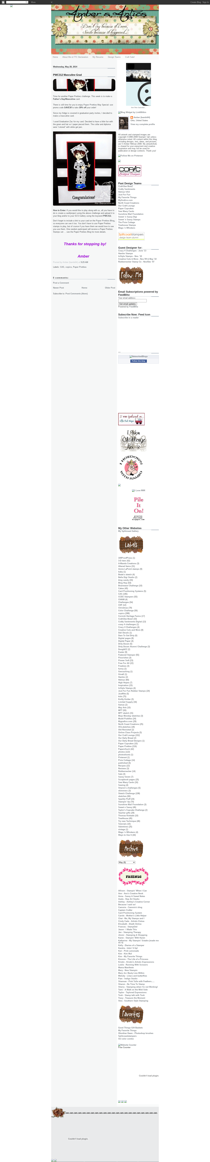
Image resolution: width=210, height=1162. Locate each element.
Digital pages (124, 638)
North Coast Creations (128, 203)
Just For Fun (124, 194)
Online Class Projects (128, 732)
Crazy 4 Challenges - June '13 (132, 251)
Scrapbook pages (126, 779)
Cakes (121, 588)
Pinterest (122, 757)
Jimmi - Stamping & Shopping (132, 935)
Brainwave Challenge (128, 585)
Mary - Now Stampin (127, 970)
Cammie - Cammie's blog (130, 907)
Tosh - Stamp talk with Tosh (131, 995)
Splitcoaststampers (127, 1036)
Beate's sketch (125, 574)
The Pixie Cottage (126, 222)
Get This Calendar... (138, 107)
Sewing (121, 785)
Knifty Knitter (124, 699)
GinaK (121, 674)
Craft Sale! (130, 57)
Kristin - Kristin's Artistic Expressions (136, 962)
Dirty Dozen (123, 644)
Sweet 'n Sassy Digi (127, 217)
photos (121, 752)
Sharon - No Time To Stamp (131, 984)
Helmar (121, 680)
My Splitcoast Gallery (128, 531)
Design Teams (114, 57)
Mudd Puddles (125, 718)
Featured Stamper (126, 655)
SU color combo (126, 1039)
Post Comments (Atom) (76, 293)
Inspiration (123, 685)
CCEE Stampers (125, 597)
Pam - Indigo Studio (127, 978)
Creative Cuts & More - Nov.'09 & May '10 (137, 259)
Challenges (123, 602)
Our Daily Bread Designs (130, 741)
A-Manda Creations (127, 563)
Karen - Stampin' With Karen (131, 938)
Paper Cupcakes (126, 208)
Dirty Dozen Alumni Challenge (132, 646)
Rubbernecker (124, 771)
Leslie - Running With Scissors (133, 965)
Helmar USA (124, 192)
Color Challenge (126, 610)
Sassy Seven (124, 777)
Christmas (123, 608)
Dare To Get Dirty (126, 635)
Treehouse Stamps (127, 225)
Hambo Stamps (125, 253)
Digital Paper (124, 641)
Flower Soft (123, 660)
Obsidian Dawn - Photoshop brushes (135, 1033)
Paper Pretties (90, 105)
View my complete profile (143, 124)
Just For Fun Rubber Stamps (132, 691)
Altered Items (124, 566)
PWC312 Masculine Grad (67, 75)
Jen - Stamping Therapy (129, 932)
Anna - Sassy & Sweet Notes (131, 896)
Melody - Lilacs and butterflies (132, 976)
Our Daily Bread (125, 738)
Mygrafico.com (125, 721)
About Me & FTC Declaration (75, 57)
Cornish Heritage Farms (129, 616)
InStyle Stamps (125, 688)
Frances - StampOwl (127, 927)
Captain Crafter (125, 910)
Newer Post (58, 288)
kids (120, 696)
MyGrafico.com (125, 200)
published (123, 763)
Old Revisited (124, 730)
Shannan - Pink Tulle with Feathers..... (136, 981)
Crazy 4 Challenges (127, 627)
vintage (121, 829)
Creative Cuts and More (129, 630)
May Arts (122, 707)
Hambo (121, 677)
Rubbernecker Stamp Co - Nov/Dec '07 (136, 262)
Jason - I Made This (127, 929)
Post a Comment (61, 283)
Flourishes (123, 658)
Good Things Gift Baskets (130, 1028)
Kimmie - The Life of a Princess (133, 959)
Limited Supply (125, 702)
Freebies (122, 666)
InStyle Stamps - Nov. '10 (130, 256)
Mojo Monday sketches (129, 716)
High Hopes (123, 682)
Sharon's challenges (128, 788)
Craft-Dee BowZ (125, 186)
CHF (120, 605)
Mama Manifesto (126, 967)
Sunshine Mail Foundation (130, 214)
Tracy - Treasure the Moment (131, 998)
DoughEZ (122, 649)
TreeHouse (123, 818)
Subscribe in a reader (128, 317)
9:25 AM (84, 262)
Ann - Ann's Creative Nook (130, 893)
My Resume (98, 57)
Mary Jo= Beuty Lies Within (131, 973)
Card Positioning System (130, 913)
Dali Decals (123, 633)
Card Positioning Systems (130, 591)
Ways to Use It (125, 835)
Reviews (122, 768)
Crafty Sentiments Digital (130, 621)
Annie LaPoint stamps (128, 569)
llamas (121, 705)
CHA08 (121, 599)
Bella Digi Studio (126, 577)
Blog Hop (122, 583)
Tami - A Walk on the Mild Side (133, 990)
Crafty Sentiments (126, 189)
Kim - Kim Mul (125, 954)
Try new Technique (127, 821)
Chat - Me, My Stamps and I (131, 918)
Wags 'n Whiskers (126, 228)
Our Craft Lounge (126, 206)
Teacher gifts (124, 813)
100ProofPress (125, 558)
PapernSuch (124, 749)
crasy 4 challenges (127, 624)
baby (120, 572)
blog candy (123, 580)
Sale (120, 774)
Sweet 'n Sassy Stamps (129, 219)
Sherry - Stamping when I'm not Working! (138, 987)
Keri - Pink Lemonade (128, 951)
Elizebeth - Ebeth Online (129, 924)
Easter (121, 652)
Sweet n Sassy (125, 807)
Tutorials (122, 824)
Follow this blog (138, 361)
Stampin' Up (124, 802)
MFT (120, 710)
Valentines (123, 827)
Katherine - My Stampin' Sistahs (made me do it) (138, 941)
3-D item (122, 561)
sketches (122, 796)
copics (68, 267)
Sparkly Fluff (124, 799)
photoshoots (124, 754)
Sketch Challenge (126, 793)
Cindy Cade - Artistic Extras (131, 921)
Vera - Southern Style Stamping (133, 1001)
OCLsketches (124, 727)
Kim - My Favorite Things (130, 956)
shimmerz (123, 790)
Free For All (123, 663)
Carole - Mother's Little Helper (132, 915)
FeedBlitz (133, 307)
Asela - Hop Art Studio (128, 899)
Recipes (122, 766)
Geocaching (124, 671)
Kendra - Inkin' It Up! (128, 948)
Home (55, 57)
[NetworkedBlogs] (139, 356)
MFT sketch (123, 713)
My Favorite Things (127, 197)
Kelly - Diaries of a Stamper (131, 945)
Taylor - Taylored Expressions (132, 992)
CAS (62, 267)
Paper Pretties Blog (105, 221)
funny (121, 669)
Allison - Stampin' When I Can (132, 891)
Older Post (110, 288)
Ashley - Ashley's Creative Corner (134, 902)
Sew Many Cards (126, 211)
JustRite (122, 694)
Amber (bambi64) (142, 117)
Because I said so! (127, 904)
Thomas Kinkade (126, 815)
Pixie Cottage (124, 760)
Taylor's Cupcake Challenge (131, 810)
